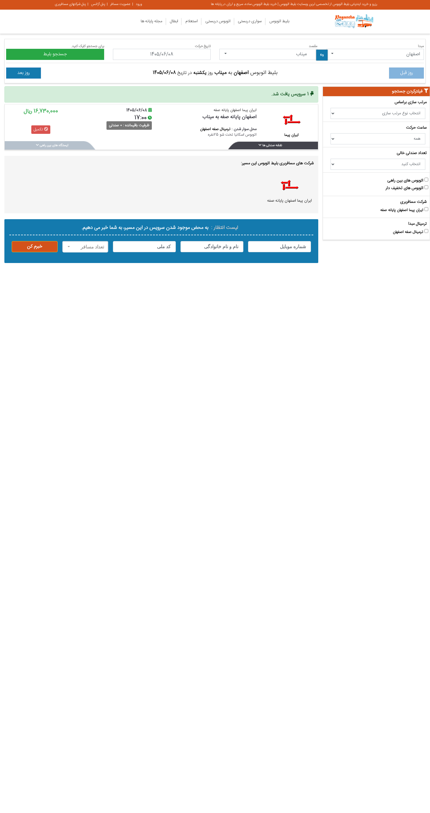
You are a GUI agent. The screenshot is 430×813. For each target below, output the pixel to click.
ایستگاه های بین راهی (53, 145)
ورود (139, 4)
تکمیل (39, 129)
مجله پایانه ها (151, 21)
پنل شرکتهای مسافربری (70, 4)
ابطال (174, 21)
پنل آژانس (98, 4)
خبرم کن (34, 246)
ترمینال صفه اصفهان (408, 232)
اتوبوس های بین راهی (405, 181)
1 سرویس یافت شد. (290, 94)
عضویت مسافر (120, 4)
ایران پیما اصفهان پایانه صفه (402, 210)
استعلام (191, 21)
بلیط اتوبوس (279, 21)
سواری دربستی (250, 21)
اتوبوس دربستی (218, 21)
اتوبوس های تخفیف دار (405, 189)
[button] (375, 54)
